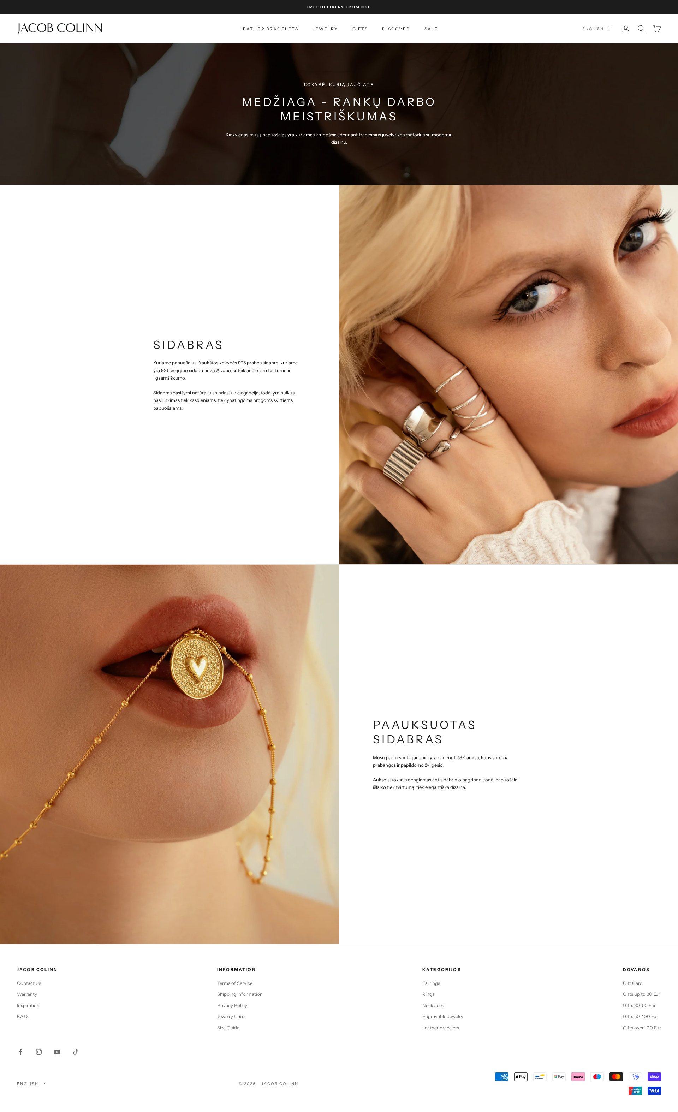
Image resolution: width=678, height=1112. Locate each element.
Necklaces (433, 1005)
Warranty (27, 994)
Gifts (360, 28)
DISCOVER (396, 28)
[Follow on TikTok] (75, 1051)
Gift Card (633, 983)
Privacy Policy (232, 1005)
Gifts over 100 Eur (642, 1027)
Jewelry (325, 28)
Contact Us (29, 983)
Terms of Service (234, 983)
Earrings (431, 983)
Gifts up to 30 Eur (641, 994)
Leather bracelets (269, 28)
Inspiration (28, 1005)
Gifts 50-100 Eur (640, 1016)
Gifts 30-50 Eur (639, 1005)
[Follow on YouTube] (57, 1051)
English (593, 28)
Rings (428, 994)
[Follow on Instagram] (38, 1051)
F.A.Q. (23, 1016)
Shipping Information (240, 994)
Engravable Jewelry (442, 1016)
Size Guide (228, 1027)
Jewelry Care (230, 1016)
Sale (431, 28)
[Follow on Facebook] (20, 1051)
